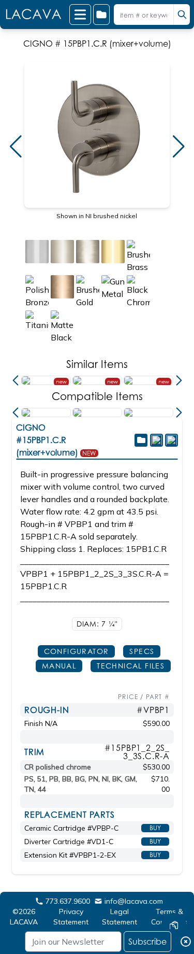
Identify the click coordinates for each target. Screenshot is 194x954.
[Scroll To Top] (174, 895)
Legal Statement (119, 917)
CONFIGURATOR (76, 651)
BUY (155, 828)
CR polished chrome (57, 767)
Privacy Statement (70, 917)
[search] (181, 14)
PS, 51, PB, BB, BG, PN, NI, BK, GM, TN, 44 (80, 784)
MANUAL (59, 665)
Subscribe (147, 941)
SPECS (141, 651)
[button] (15, 146)
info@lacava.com (134, 901)
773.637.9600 (68, 901)
